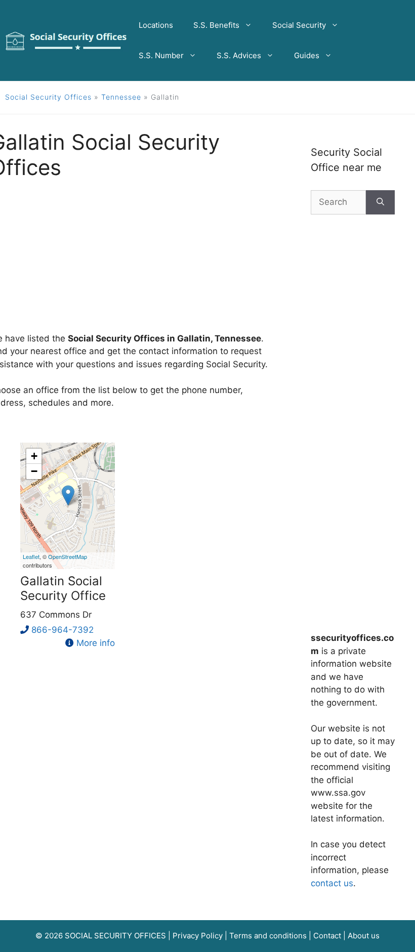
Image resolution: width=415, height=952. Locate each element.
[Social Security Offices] (66, 40)
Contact (327, 935)
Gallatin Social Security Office (63, 588)
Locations (156, 25)
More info (95, 643)
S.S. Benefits (216, 25)
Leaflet (31, 556)
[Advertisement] (353, 417)
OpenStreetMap (67, 556)
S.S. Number (161, 55)
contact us (332, 883)
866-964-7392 (62, 630)
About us (364, 935)
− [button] (34, 471)
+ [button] (34, 456)
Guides (306, 55)
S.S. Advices (239, 55)
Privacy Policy (198, 935)
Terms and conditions (268, 935)
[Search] (380, 202)
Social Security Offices (48, 97)
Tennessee (121, 97)
